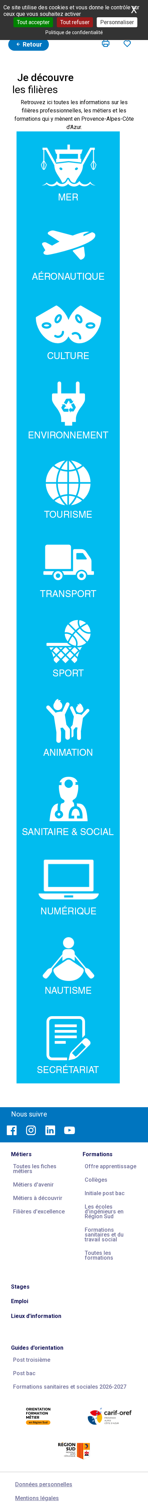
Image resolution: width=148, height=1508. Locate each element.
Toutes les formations (99, 1255)
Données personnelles (43, 1484)
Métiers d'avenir (33, 1184)
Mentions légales (37, 1498)
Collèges (96, 1180)
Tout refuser (74, 22)
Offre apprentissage (110, 1166)
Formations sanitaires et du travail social (104, 1235)
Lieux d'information (36, 1316)
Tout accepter (33, 22)
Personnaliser (117, 22)
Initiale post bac (105, 1193)
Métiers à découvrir (37, 1198)
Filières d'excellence (39, 1211)
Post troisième (31, 1360)
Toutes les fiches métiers (34, 1168)
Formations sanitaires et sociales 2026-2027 (69, 1386)
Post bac (24, 1373)
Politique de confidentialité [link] (74, 32)
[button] (105, 43)
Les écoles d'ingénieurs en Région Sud (104, 1211)
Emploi (19, 1301)
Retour (31, 44)
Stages (20, 1286)
